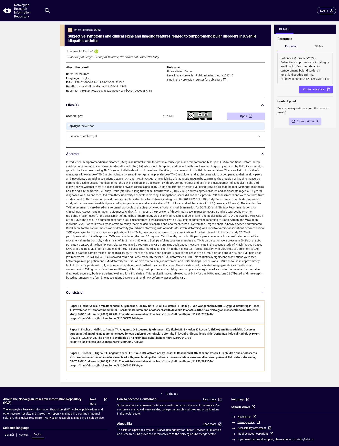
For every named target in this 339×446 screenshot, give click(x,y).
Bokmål (9, 434)
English (38, 434)
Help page (237, 399)
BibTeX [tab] (318, 46)
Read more (92, 401)
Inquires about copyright (253, 433)
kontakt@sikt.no (303, 439)
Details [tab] (284, 29)
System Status (240, 406)
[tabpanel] (305, 68)
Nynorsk (24, 434)
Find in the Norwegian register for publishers (194, 79)
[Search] (47, 10)
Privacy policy (246, 422)
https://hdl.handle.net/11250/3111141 (102, 86)
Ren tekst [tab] (291, 46)
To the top (171, 393)
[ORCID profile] (96, 51)
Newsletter (244, 416)
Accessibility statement (252, 427)
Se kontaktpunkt (307, 121)
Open (243, 116)
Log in (324, 10)
